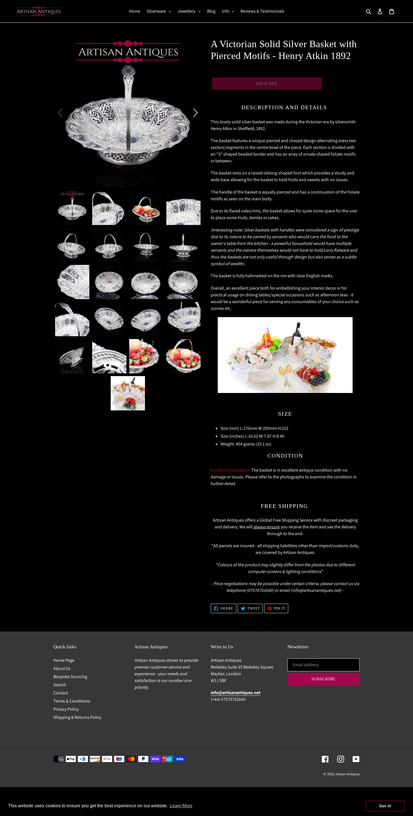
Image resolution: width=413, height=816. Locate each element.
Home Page (63, 660)
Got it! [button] (385, 806)
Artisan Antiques (347, 774)
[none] (72, 207)
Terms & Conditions (71, 701)
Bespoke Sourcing (70, 676)
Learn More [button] (181, 805)
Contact (60, 693)
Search (59, 685)
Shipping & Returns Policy (77, 717)
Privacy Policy (66, 709)
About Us (62, 668)
